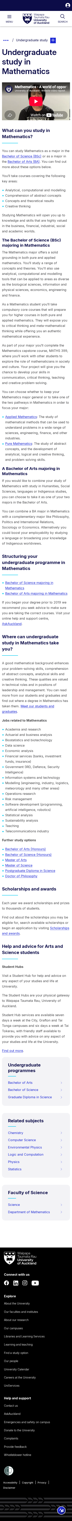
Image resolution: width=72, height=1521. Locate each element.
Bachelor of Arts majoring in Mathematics (36, 593)
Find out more (12, 1051)
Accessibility (10, 1482)
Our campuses (13, 1328)
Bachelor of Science (23, 1090)
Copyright (27, 1482)
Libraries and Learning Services (24, 1336)
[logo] (36, 18)
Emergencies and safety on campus (27, 1422)
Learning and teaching (18, 1344)
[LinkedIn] (15, 1283)
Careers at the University (20, 1377)
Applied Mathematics (21, 417)
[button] (67, 6)
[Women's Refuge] (9, 1474)
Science (14, 1205)
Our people (11, 1361)
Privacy (42, 1482)
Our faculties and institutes (21, 1311)
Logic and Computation (25, 1154)
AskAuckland (12, 624)
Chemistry (15, 1133)
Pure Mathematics (18, 444)
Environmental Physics (25, 1147)
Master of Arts (16, 860)
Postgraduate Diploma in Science (30, 871)
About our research (16, 1320)
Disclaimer (9, 1487)
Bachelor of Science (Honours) (28, 855)
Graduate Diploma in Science (30, 1097)
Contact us (11, 1405)
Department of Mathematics (29, 1212)
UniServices (11, 1385)
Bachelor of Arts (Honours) (25, 849)
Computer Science (22, 1140)
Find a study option (16, 1352)
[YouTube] (35, 1283)
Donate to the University (19, 1430)
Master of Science (18, 865)
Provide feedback (15, 1446)
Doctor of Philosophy (21, 876)
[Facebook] (6, 1283)
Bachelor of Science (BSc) (21, 156)
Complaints (11, 1438)
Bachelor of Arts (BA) (24, 162)
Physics (13, 1162)
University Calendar (16, 1369)
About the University (17, 1303)
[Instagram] (25, 1283)
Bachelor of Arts (20, 1083)
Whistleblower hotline (17, 1455)
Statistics (14, 1169)
